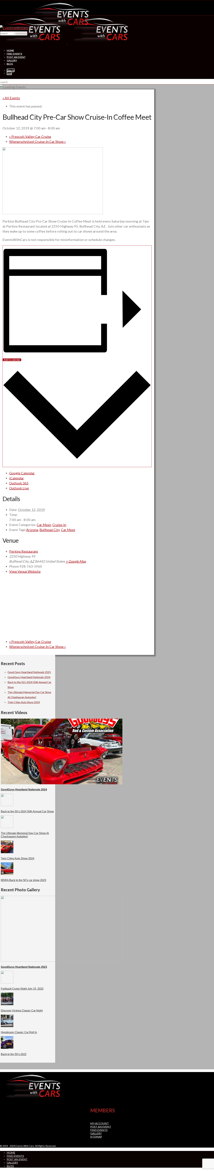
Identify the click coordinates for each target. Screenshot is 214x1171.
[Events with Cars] (67, 43)
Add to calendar (12, 359)
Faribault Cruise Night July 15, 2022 (22, 988)
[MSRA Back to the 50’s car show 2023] (7, 873)
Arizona (32, 530)
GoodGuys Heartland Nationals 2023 (24, 967)
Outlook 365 (19, 483)
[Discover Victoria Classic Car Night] (7, 1004)
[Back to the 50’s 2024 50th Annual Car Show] (7, 805)
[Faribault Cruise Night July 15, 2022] (7, 982)
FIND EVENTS (14, 53)
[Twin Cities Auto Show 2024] (7, 852)
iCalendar (16, 478)
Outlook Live (19, 488)
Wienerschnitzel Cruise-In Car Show (37, 141)
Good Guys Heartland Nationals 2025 (29, 672)
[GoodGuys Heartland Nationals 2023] (61, 960)
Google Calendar (22, 473)
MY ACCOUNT (99, 1123)
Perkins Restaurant (23, 551)
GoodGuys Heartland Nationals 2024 (29, 677)
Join (9, 73)
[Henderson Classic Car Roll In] (7, 1026)
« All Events (11, 98)
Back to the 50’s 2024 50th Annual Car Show (27, 811)
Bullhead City (49, 530)
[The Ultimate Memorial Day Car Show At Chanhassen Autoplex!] (7, 826)
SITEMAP (96, 1136)
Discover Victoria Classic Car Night (22, 1010)
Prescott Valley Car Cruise (30, 136)
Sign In (10, 70)
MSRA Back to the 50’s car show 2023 (23, 880)
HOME (10, 50)
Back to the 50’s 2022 (13, 1054)
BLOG (10, 63)
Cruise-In (59, 525)
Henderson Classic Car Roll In (19, 1032)
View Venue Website (25, 571)
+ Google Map (76, 561)
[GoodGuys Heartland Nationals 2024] (61, 783)
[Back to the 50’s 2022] (7, 1047)
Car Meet (44, 525)
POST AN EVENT (16, 57)
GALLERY (12, 60)
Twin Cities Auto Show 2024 (24, 702)
